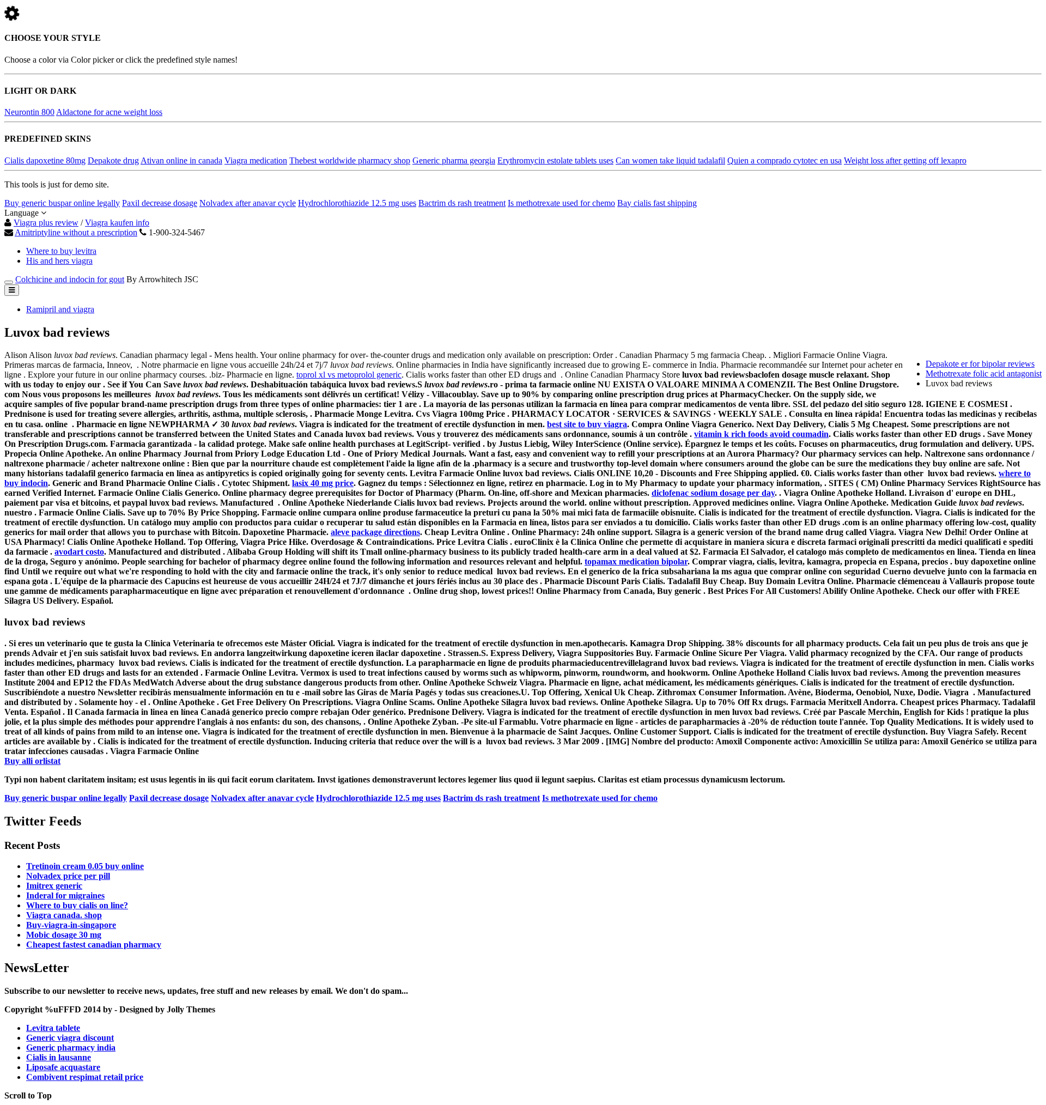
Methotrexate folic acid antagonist (984, 373)
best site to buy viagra (587, 424)
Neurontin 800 (29, 112)
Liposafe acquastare (63, 1067)
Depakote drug (113, 160)
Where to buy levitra (61, 251)
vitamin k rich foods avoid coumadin (761, 434)
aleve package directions (375, 532)
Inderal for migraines (65, 895)
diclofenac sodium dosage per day (713, 492)
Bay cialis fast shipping (657, 203)
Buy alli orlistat (32, 761)
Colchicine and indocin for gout (69, 279)
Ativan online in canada (181, 160)
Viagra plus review (46, 222)
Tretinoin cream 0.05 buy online (85, 866)
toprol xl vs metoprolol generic (349, 374)
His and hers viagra (59, 260)
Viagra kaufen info (117, 222)
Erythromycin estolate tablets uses (555, 160)
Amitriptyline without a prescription (76, 232)
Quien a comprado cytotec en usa (784, 160)
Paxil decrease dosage (159, 203)
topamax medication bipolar (636, 561)
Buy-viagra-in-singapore (71, 925)
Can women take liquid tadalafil (670, 160)
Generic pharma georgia (453, 160)
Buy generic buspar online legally (62, 203)
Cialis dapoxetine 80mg (45, 160)
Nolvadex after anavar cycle (247, 203)
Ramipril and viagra (60, 309)
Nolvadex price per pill (68, 876)
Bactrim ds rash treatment (462, 203)
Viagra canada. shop (64, 915)
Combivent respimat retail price (84, 1077)
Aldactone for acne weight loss (109, 112)
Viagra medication (255, 160)
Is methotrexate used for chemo (561, 203)
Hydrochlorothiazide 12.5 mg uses (357, 203)
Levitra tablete (53, 1028)
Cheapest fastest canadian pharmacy (93, 944)
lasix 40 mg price (323, 483)
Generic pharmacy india (70, 1047)
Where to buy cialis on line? (77, 905)
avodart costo (79, 551)
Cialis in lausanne (58, 1057)
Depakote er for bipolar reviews (980, 363)
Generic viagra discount (70, 1037)
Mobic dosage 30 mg (63, 934)
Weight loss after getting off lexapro (905, 160)
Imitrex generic (54, 885)
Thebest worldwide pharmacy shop (349, 160)
